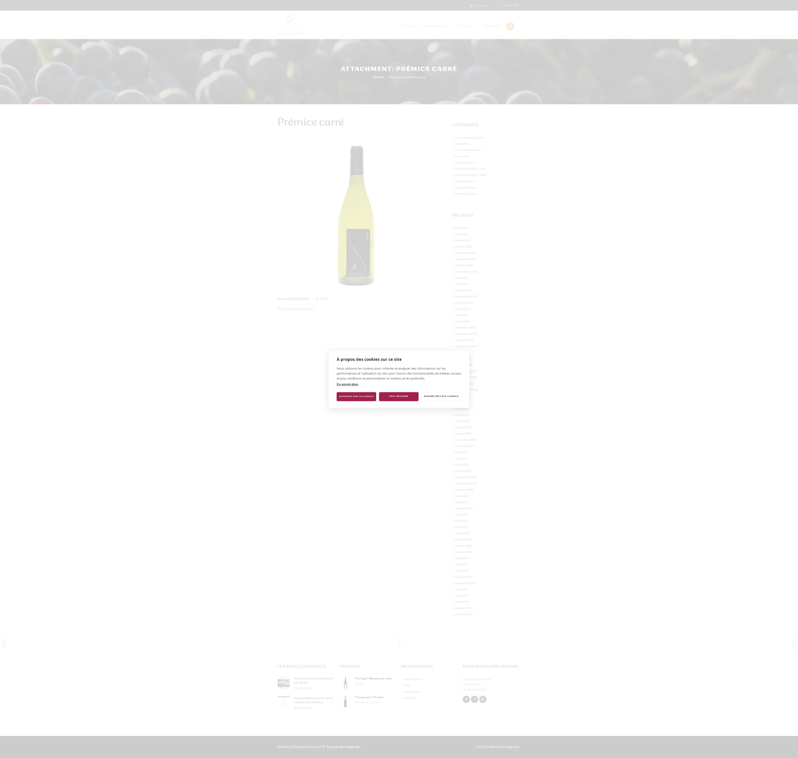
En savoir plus (347, 384)
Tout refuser (398, 396)
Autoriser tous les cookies (356, 396)
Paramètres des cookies (441, 396)
